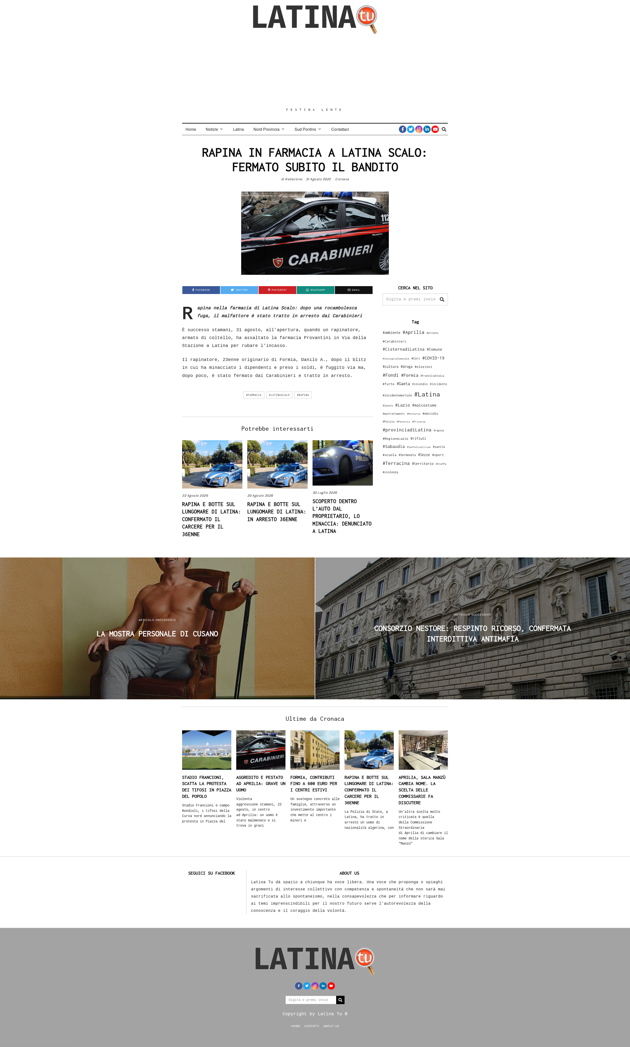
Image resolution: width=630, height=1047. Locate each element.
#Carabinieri (394, 341)
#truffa (441, 463)
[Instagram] (419, 129)
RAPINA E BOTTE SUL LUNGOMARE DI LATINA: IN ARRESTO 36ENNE (276, 511)
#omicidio (430, 413)
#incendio (420, 384)
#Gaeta (403, 383)
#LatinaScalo (279, 394)
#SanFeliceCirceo (419, 447)
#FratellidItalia (432, 375)
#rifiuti (418, 438)
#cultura (390, 366)
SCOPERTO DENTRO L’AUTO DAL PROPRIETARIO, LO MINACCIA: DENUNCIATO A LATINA (342, 516)
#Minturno (413, 413)
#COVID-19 (433, 357)
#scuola (389, 455)
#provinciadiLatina (407, 429)
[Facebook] (402, 129)
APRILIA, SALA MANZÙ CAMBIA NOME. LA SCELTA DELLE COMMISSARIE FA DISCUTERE (422, 790)
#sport (438, 455)
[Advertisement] (315, 70)
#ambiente (391, 332)
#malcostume (424, 405)
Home (191, 129)
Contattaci (340, 129)
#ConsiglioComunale (396, 358)
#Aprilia (413, 332)
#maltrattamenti (394, 413)
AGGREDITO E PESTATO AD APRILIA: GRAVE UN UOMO (260, 783)
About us (331, 1026)
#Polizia (388, 421)
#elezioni (423, 367)
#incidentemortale (397, 395)
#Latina (427, 394)
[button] (442, 299)
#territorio (423, 463)
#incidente (438, 384)
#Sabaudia (394, 446)
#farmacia (254, 394)
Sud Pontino (305, 129)
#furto (388, 384)
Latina (238, 129)
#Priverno (418, 421)
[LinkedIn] (427, 129)
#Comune (434, 349)
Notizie (212, 129)
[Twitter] (410, 129)
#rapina (303, 394)
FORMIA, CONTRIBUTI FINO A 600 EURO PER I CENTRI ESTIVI (313, 783)
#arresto (432, 332)
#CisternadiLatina (404, 349)
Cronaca (342, 179)
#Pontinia (403, 421)
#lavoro (388, 405)
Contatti (311, 1026)
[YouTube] (435, 129)
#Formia (409, 375)
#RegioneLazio (395, 439)
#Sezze (424, 455)
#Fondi (391, 375)
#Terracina (396, 463)
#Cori (415, 358)
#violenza (390, 472)
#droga (406, 366)
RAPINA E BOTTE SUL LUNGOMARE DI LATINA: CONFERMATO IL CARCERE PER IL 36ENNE (211, 519)
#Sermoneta (407, 455)
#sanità (439, 447)
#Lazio (402, 405)
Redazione (293, 179)
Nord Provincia (266, 129)
